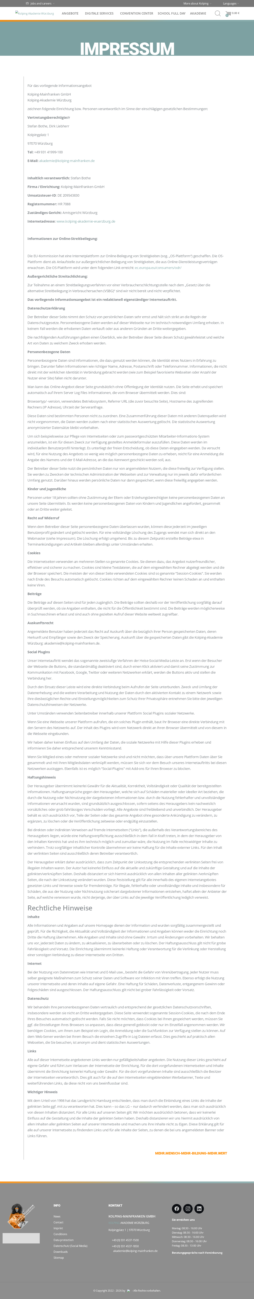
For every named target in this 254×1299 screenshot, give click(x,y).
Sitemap (59, 1258)
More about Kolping (196, 3)
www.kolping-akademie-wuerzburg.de (86, 221)
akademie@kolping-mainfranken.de (67, 160)
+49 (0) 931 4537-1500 (125, 1240)
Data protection (63, 1240)
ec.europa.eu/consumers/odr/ (158, 267)
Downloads (61, 1252)
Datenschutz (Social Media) (70, 1246)
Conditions (60, 1234)
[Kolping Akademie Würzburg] (34, 13)
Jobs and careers (41, 3)
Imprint (58, 1228)
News (57, 1216)
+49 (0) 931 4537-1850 (125, 1246)
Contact (58, 1222)
